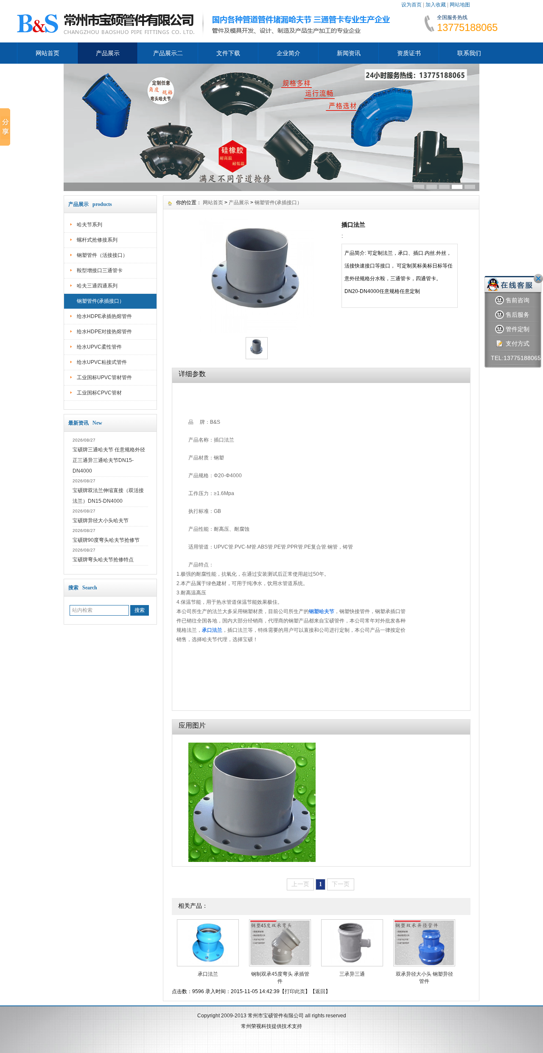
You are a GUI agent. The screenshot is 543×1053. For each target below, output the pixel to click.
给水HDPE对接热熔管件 (104, 332)
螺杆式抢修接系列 (97, 240)
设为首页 (411, 5)
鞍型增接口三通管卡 (100, 270)
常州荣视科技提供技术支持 (271, 1026)
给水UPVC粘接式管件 (102, 362)
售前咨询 (517, 300)
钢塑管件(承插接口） (100, 301)
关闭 (538, 278)
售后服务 (517, 314)
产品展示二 (168, 53)
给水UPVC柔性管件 (99, 347)
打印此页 (295, 991)
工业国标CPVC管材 (99, 393)
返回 (320, 991)
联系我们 (469, 53)
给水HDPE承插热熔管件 (104, 316)
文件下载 (228, 53)
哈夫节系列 (89, 225)
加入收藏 (435, 5)
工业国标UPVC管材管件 (104, 377)
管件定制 (517, 329)
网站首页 (47, 53)
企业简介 (288, 53)
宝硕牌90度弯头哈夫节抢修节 (106, 540)
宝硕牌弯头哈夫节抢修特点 (103, 560)
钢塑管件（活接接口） (102, 255)
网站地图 (460, 5)
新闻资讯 (349, 53)
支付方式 (517, 343)
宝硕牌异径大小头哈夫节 (101, 521)
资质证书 (409, 53)
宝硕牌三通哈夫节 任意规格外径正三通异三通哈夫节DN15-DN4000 (109, 460)
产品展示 (108, 53)
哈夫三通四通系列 (97, 286)
